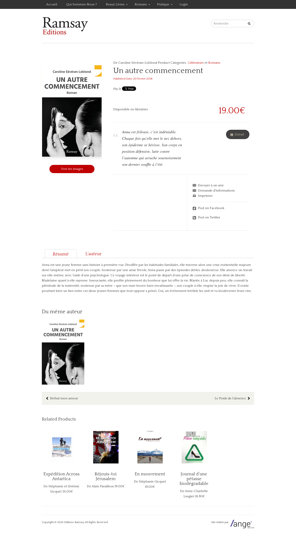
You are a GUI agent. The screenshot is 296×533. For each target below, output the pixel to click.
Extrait (239, 134)
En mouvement (150, 474)
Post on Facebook (211, 208)
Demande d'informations (216, 190)
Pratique (161, 5)
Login (184, 4)
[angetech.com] (241, 522)
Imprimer (205, 196)
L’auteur (93, 254)
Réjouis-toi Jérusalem (105, 476)
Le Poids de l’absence (230, 398)
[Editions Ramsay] (65, 25)
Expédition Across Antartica (61, 476)
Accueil (51, 4)
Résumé (61, 254)
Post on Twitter (209, 217)
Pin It (117, 89)
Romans (138, 5)
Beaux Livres (113, 5)
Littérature (196, 63)
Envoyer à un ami (210, 185)
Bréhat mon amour (64, 398)
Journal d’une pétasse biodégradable (194, 479)
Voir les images (72, 169)
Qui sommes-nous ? (81, 4)
